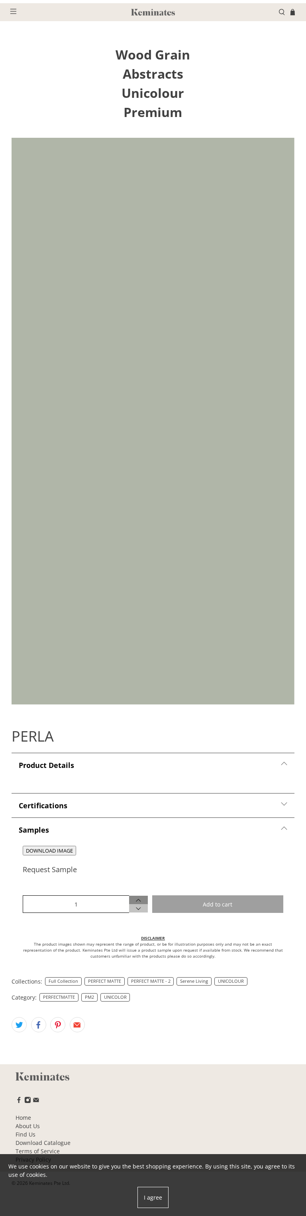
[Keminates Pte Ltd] (153, 12)
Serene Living (194, 981)
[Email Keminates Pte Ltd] (36, 1101)
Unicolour (153, 92)
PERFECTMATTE (59, 997)
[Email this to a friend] (77, 1024)
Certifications (43, 805)
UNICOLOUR (231, 981)
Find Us (25, 1134)
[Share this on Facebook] (38, 1024)
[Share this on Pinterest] (57, 1024)
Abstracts (153, 73)
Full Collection (63, 981)
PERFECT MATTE (104, 981)
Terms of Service (38, 1151)
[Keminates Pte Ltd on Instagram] (27, 1101)
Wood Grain (153, 54)
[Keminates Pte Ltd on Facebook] (19, 1101)
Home (23, 1117)
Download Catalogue (43, 1143)
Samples (34, 830)
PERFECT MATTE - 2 (151, 981)
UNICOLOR (115, 997)
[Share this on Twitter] (19, 1024)
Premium (153, 112)
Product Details (46, 765)
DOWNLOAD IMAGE (49, 850)
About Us (28, 1126)
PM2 (89, 997)
